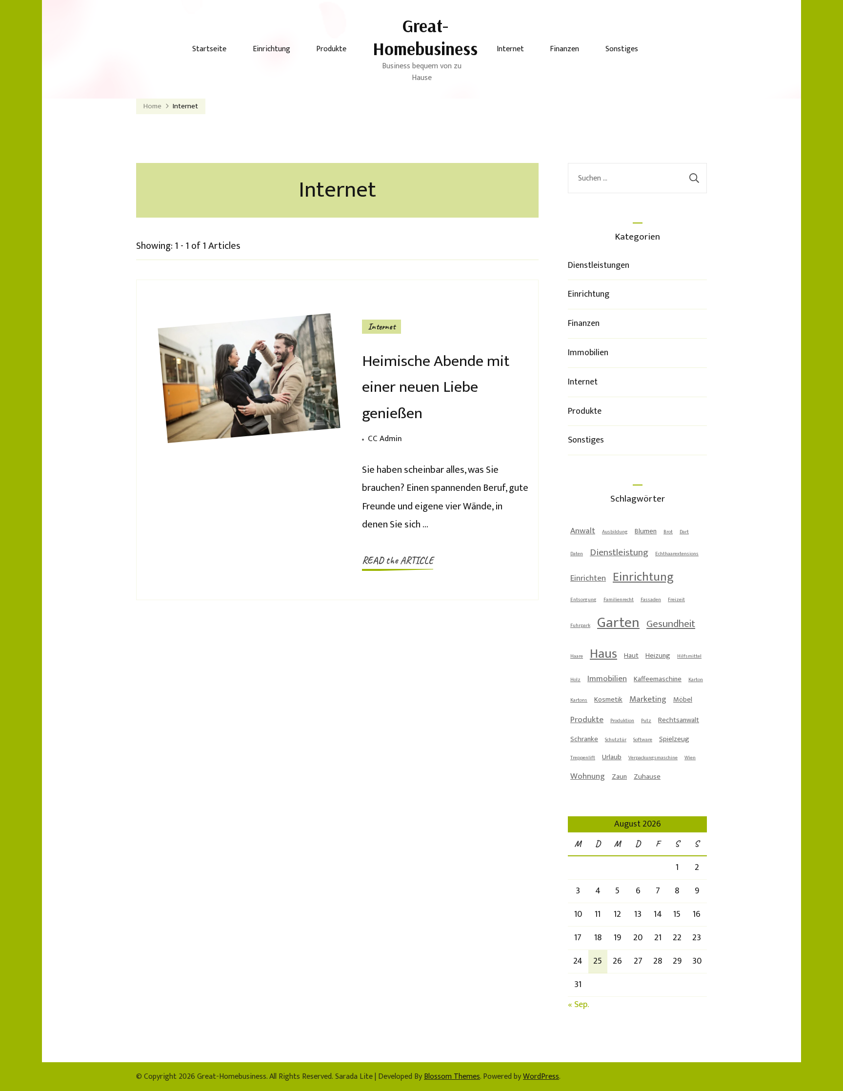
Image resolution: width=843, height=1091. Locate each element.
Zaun (619, 776)
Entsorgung (583, 599)
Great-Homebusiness (425, 37)
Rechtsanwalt (678, 720)
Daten (576, 553)
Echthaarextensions (677, 553)
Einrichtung (271, 49)
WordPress (541, 1076)
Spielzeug (674, 739)
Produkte (331, 49)
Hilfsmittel (689, 656)
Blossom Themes (452, 1076)
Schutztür (615, 739)
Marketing (647, 699)
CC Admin (385, 438)
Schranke (584, 739)
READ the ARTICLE (397, 560)
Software (642, 739)
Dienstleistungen (598, 265)
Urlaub (612, 757)
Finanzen (564, 49)
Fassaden (651, 599)
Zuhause (647, 776)
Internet (510, 49)
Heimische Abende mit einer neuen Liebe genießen (436, 387)
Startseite (209, 49)
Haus (603, 654)
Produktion (622, 720)
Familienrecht (618, 599)
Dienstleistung (619, 552)
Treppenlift (582, 757)
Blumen (646, 531)
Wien (690, 757)
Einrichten (588, 578)
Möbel (682, 699)
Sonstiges (621, 49)
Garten (618, 623)
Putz (646, 720)
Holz (575, 679)
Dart (684, 531)
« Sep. (578, 1004)
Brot (668, 531)
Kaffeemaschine (658, 679)
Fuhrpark (580, 625)
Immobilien (588, 352)
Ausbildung (615, 531)
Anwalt (582, 531)
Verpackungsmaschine (653, 757)
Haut (631, 655)
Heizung (657, 655)
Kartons (578, 700)
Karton (695, 679)
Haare (576, 656)
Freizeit (676, 599)
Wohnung (587, 776)
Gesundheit (670, 623)
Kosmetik (608, 699)
